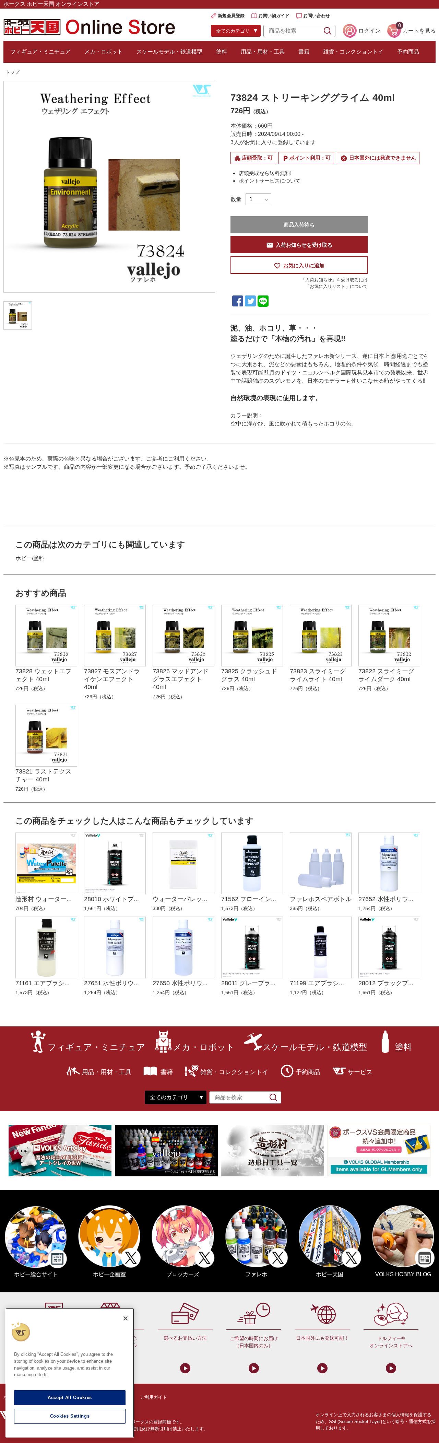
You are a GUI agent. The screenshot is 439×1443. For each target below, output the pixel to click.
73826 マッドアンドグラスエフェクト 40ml (181, 679)
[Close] (125, 1318)
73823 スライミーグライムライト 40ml (318, 675)
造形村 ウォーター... (43, 899)
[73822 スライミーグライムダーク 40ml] (389, 635)
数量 (235, 199)
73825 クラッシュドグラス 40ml (249, 675)
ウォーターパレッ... (180, 899)
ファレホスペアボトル (321, 899)
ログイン (369, 31)
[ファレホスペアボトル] (320, 863)
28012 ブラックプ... (385, 983)
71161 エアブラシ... (42, 983)
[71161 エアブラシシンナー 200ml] (46, 947)
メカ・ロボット (103, 52)
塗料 (221, 52)
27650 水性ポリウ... (180, 983)
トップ (12, 72)
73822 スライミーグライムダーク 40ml (386, 675)
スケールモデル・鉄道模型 (169, 52)
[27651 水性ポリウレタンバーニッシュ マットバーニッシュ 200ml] (114, 947)
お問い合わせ (316, 15)
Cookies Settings (70, 1416)
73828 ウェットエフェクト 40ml (43, 675)
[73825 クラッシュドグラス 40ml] (252, 635)
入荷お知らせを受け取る (299, 245)
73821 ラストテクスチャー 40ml (43, 775)
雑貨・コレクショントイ (353, 52)
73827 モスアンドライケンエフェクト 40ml (112, 679)
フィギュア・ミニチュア (40, 52)
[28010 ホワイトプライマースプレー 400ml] (114, 863)
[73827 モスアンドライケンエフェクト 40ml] (114, 635)
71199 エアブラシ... (317, 983)
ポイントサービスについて (269, 181)
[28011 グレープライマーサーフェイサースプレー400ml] (252, 947)
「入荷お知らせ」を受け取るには (334, 279)
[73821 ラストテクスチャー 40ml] (46, 735)
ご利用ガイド (153, 1397)
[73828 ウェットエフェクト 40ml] (46, 635)
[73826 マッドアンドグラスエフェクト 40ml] (183, 635)
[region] (69, 1373)
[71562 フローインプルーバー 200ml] (252, 863)
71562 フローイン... (248, 899)
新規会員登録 (231, 15)
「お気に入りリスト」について (336, 286)
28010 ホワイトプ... (111, 899)
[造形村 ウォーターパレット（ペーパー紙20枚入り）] (46, 863)
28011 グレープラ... (248, 983)
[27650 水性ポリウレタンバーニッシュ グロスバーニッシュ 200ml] (183, 947)
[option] (109, 186)
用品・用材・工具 (263, 52)
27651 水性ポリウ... (111, 983)
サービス (360, 1072)
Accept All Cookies (70, 1397)
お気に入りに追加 (299, 265)
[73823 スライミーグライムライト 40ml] (320, 635)
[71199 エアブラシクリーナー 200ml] (320, 947)
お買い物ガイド (273, 15)
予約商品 (408, 52)
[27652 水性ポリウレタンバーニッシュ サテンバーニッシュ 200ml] (389, 863)
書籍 (303, 52)
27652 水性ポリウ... (385, 899)
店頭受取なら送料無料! (265, 173)
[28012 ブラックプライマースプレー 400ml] (389, 947)
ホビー (23, 558)
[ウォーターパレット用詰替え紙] (183, 863)
